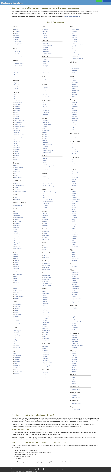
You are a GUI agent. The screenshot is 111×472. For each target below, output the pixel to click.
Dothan (16, 33)
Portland (45, 81)
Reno (44, 249)
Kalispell (45, 223)
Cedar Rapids (17, 355)
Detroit (45, 126)
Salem (73, 96)
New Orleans (46, 71)
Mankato (45, 164)
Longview (74, 223)
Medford (74, 88)
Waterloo (16, 373)
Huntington (74, 337)
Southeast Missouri (48, 201)
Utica (44, 336)
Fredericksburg (75, 278)
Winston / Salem (47, 366)
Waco (73, 244)
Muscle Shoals (18, 43)
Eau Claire (74, 355)
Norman (74, 66)
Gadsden (16, 35)
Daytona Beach (18, 221)
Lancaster (74, 112)
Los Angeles (17, 108)
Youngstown (75, 56)
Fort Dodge (17, 361)
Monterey (16, 116)
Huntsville (16, 37)
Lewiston (16, 294)
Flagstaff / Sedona (18, 63)
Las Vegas (45, 247)
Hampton (74, 280)
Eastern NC (46, 352)
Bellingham (74, 308)
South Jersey (46, 269)
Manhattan (45, 31)
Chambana (17, 308)
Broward (16, 219)
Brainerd (45, 160)
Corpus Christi (75, 201)
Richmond (16, 343)
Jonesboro (17, 87)
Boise (15, 288)
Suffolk (73, 300)
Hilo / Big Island (18, 274)
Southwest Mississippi (48, 186)
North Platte (46, 235)
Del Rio (73, 205)
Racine (73, 367)
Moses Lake (75, 312)
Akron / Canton (75, 29)
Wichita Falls (75, 246)
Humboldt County (18, 100)
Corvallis (74, 80)
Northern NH (46, 257)
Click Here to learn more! (72, 16)
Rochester (45, 168)
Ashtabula (74, 31)
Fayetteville (17, 83)
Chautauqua (46, 303)
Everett (73, 310)
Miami (15, 229)
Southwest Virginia (76, 298)
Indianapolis (17, 336)
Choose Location (83, 4)
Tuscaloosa (17, 45)
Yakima (73, 329)
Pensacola (16, 237)
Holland (45, 132)
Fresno (16, 98)
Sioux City (16, 369)
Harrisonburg (75, 282)
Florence (74, 148)
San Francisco (17, 136)
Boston (45, 103)
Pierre (73, 162)
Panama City (17, 235)
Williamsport (75, 128)
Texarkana (74, 236)
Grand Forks (46, 376)
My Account (106, 1)
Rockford (16, 320)
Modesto (16, 114)
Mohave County (18, 65)
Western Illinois (18, 324)
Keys (15, 211)
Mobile (16, 39)
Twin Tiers (45, 334)
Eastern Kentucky (47, 45)
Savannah (16, 266)
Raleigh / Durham (47, 362)
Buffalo (45, 299)
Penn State (74, 116)
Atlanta (16, 256)
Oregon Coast (75, 90)
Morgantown (75, 341)
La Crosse (74, 361)
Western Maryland (47, 97)
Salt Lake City (75, 258)
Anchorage (17, 51)
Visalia (15, 159)
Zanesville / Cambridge (77, 58)
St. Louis (45, 207)
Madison (74, 363)
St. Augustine (17, 243)
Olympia (74, 316)
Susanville (16, 155)
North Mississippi (47, 184)
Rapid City (74, 163)
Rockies (16, 175)
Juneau (16, 55)
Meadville (74, 114)
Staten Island (46, 330)
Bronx (44, 295)
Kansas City (46, 196)
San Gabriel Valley (18, 138)
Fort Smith (16, 85)
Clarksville (74, 174)
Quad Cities (17, 367)
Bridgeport (17, 183)
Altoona (74, 104)
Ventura (16, 157)
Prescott (16, 69)
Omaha (45, 237)
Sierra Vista (17, 73)
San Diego (16, 132)
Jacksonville (17, 225)
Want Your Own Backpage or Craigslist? (99, 4)
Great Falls (45, 219)
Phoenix (16, 67)
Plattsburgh (46, 322)
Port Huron (45, 146)
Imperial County (18, 102)
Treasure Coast (18, 248)
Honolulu (16, 276)
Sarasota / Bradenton (19, 239)
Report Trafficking (67, 469)
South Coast (46, 110)
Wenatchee (75, 327)
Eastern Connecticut (19, 185)
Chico (15, 97)
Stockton (16, 153)
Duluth (44, 162)
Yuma (15, 76)
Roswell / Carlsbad (47, 283)
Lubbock (74, 225)
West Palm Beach (18, 217)
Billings (45, 213)
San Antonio (75, 232)
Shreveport (46, 73)
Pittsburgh (74, 120)
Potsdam (45, 324)
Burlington (74, 266)
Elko (44, 245)
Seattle (73, 319)
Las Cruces (46, 281)
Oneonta (45, 320)
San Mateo (17, 144)
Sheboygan (74, 369)
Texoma (74, 238)
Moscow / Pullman (18, 296)
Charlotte (45, 350)
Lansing (45, 138)
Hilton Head (75, 151)
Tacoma (74, 323)
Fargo (44, 374)
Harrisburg (74, 110)
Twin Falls (16, 298)
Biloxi (44, 176)
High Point (45, 358)
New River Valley (76, 286)
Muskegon (45, 142)
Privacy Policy (57, 469)
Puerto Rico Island (76, 403)
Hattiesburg (46, 178)
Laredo (73, 221)
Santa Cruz (17, 147)
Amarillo (74, 193)
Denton (74, 207)
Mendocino (17, 110)
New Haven (17, 189)
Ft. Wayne (16, 334)
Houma (44, 63)
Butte (44, 217)
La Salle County (18, 314)
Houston (74, 215)
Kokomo (16, 338)
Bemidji (45, 158)
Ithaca (44, 315)
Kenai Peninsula (18, 57)
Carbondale (17, 306)
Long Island (46, 316)
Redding (16, 128)
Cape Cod (45, 106)
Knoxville (74, 179)
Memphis (74, 181)
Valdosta (16, 268)
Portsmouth (75, 292)
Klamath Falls (75, 86)
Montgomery (17, 41)
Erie (73, 108)
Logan (73, 252)
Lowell (44, 108)
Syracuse (45, 332)
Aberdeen (74, 160)
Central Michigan (47, 124)
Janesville (74, 359)
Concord (45, 255)
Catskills (45, 301)
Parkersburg (75, 343)
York (73, 130)
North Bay (16, 118)
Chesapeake (75, 274)
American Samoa (76, 389)
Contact (41, 469)
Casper (73, 377)
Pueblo (16, 173)
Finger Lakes (46, 309)
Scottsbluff (46, 239)
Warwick (74, 138)
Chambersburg (75, 106)
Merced (16, 112)
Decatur (16, 312)
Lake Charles (46, 67)
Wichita (45, 37)
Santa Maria (17, 149)
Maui (15, 280)
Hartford (16, 187)
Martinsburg (75, 339)
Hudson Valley (46, 313)
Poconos (74, 122)
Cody (73, 379)
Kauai (15, 278)
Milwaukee (74, 365)
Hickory (45, 356)
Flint (44, 128)
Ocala (15, 231)
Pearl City (16, 282)
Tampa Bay (17, 246)
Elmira (44, 305)
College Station (76, 199)
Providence (74, 136)
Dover (15, 197)
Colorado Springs (18, 167)
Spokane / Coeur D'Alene (78, 321)
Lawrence (45, 29)
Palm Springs (17, 124)
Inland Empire (17, 104)
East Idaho (16, 292)
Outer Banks (46, 360)
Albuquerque (46, 275)
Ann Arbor (45, 120)
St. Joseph (45, 205)
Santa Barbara (17, 145)
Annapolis (45, 87)
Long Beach (17, 106)
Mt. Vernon (74, 314)
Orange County (18, 122)
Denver (16, 169)
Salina (44, 33)
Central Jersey (46, 263)
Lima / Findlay (75, 47)
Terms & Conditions (48, 469)
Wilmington (17, 199)
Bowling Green (46, 43)
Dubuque (16, 359)
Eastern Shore (46, 93)
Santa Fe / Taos (47, 285)
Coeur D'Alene (18, 290)
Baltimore (45, 89)
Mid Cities (74, 229)
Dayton (73, 43)
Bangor (45, 79)
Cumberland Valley (48, 91)
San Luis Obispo (18, 142)
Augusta (16, 258)
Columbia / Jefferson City (49, 192)
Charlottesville (75, 272)
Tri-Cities (74, 185)
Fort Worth (74, 211)
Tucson (16, 75)
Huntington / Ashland (77, 45)
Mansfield (74, 49)
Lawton (73, 64)
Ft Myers (16, 213)
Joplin (44, 194)
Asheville (45, 346)
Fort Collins (17, 171)
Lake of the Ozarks (47, 199)
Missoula (45, 225)
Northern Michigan (47, 144)
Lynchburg (74, 284)
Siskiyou (16, 151)
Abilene (74, 191)
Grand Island (46, 231)
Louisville (45, 49)
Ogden (73, 254)
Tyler (73, 240)
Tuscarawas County (77, 54)
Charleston (74, 144)
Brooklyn (45, 297)
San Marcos (75, 234)
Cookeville (74, 175)
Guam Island (75, 395)
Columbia (74, 146)
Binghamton (46, 293)
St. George (74, 260)
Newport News (75, 288)
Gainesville (17, 223)
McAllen (74, 227)
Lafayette (16, 340)
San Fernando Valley (19, 134)
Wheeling (74, 347)
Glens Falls (45, 311)
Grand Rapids (46, 130)
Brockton (45, 105)
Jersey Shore (46, 265)
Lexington (45, 47)
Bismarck (45, 372)
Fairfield (45, 307)
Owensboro (46, 51)
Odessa (74, 231)
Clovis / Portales (47, 277)
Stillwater (74, 70)
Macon (16, 264)
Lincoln (45, 233)
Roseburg (74, 94)
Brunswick (17, 260)
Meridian (45, 182)
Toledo (73, 52)
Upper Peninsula (47, 152)
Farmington (46, 279)
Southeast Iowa (18, 371)
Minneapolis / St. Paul (48, 166)
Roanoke (74, 296)
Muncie (16, 342)
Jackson (45, 134)
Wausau (74, 371)
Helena (45, 221)
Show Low (16, 71)
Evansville (16, 332)
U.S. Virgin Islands (76, 409)
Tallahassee (17, 244)
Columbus (16, 262)
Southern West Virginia (77, 345)
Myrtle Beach (75, 153)
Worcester (45, 114)
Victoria (74, 242)
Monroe (45, 69)
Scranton (74, 126)
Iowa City (16, 363)
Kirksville (45, 197)
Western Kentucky (47, 53)
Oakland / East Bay (19, 120)
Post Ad (99, 1)
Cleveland (74, 39)
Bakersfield (17, 95)
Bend (73, 78)
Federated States (76, 397)
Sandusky (74, 51)
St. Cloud (45, 170)
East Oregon (75, 82)
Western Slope (18, 177)
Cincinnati (74, 37)
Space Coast (17, 241)
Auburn (16, 29)
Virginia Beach (75, 302)
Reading (74, 124)
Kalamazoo (46, 136)
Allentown (74, 102)
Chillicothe (74, 35)
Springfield (17, 322)
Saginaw (45, 148)
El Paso (73, 209)
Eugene (74, 84)
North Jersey (46, 267)
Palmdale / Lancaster (19, 126)
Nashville (74, 183)
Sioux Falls (74, 165)
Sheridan (74, 383)
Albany (44, 291)
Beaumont (74, 197)
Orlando (16, 233)
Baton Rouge (46, 61)
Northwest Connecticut (20, 191)
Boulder (16, 165)
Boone (44, 348)
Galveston (74, 213)
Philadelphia (75, 118)
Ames (15, 353)
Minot (44, 378)
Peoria (15, 318)
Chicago (16, 310)
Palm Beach (17, 215)
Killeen (73, 219)
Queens (45, 326)
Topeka (45, 35)
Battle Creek (46, 122)
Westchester (46, 340)
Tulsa (73, 72)
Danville (74, 276)
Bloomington (17, 304)
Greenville (74, 150)
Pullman (74, 318)
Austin (73, 195)
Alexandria (45, 59)
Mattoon (16, 316)
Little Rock (17, 88)
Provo (73, 256)
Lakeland (16, 227)
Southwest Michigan (48, 150)
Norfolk (73, 290)
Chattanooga (75, 172)
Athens (16, 254)
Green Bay (74, 357)
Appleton (74, 353)
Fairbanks (16, 53)
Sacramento (17, 130)
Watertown (46, 338)
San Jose (16, 140)
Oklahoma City (75, 68)
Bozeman (45, 215)
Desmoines (17, 357)
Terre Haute (17, 347)
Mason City (17, 365)
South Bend (17, 345)
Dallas (73, 203)
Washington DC (18, 205)
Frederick (45, 95)
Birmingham (17, 31)
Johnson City (75, 177)
